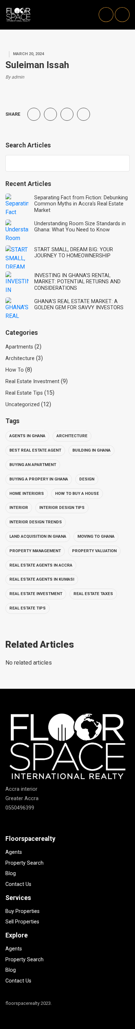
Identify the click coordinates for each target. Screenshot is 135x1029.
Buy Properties (22, 911)
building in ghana (91, 450)
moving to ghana (95, 536)
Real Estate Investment (32, 381)
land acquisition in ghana (37, 536)
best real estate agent (35, 450)
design (86, 479)
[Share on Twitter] (50, 114)
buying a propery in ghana (38, 479)
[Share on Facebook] (33, 114)
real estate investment (35, 593)
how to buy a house (77, 493)
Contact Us (18, 884)
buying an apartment (32, 464)
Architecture (20, 358)
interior (18, 507)
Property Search (24, 863)
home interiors (26, 493)
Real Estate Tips (24, 393)
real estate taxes (93, 593)
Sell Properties (22, 922)
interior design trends (35, 522)
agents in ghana (27, 436)
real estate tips (27, 608)
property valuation (94, 551)
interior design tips (62, 507)
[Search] (121, 163)
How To (14, 370)
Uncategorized (22, 405)
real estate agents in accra (40, 565)
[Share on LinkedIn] (83, 114)
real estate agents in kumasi (41, 579)
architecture (72, 436)
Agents (13, 852)
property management (35, 551)
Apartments (19, 347)
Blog (10, 873)
